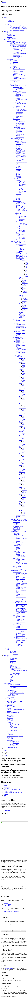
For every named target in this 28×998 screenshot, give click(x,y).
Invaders (18, 126)
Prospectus (9, 731)
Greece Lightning (20, 128)
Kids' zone (9, 648)
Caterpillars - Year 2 (18, 542)
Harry (20, 474)
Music (11, 677)
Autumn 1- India (20, 326)
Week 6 (21, 303)
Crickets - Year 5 (17, 201)
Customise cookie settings (19, 930)
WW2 (23, 513)
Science (21, 188)
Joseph (21, 426)
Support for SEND (17, 56)
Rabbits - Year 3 (17, 102)
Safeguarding (10, 734)
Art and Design (14, 666)
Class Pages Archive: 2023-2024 (18, 85)
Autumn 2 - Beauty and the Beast (21, 588)
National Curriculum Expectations (18, 51)
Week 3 (21, 287)
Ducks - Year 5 (16, 558)
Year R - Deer (13, 60)
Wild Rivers (19, 120)
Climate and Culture (21, 103)
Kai (20, 403)
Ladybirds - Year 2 (17, 593)
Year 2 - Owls (13, 64)
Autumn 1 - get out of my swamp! (21, 321)
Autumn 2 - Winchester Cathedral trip (21, 629)
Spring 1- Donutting (21, 609)
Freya (20, 465)
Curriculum (9, 656)
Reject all (3, 930)
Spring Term (19, 569)
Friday (20, 251)
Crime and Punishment (21, 110)
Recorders (18, 114)
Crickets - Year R (17, 572)
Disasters (18, 132)
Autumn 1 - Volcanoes (21, 638)
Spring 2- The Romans (21, 611)
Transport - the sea (20, 106)
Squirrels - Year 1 (17, 91)
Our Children (7, 39)
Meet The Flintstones (21, 105)
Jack (20, 501)
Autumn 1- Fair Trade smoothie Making (21, 604)
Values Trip (19, 167)
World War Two (24, 492)
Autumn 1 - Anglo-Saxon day (21, 617)
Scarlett (21, 431)
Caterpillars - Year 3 (18, 526)
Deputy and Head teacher (16, 725)
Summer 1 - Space (20, 209)
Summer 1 (18, 174)
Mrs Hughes (22, 358)
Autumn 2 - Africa (20, 555)
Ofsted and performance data (14, 684)
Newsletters (10, 718)
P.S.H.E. (12, 676)
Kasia (20, 383)
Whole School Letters (12, 747)
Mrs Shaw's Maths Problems (20, 520)
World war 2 (23, 451)
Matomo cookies (9, 968)
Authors (18, 98)
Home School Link (14, 741)
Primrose (21, 390)
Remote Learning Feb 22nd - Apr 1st (21, 254)
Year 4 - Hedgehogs (15, 80)
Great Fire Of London (21, 99)
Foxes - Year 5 (16, 119)
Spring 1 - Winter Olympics (20, 632)
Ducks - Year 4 (16, 615)
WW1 (23, 427)
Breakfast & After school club (14, 706)
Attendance (9, 705)
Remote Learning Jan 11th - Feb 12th (21, 257)
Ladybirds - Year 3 (17, 545)
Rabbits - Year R (17, 242)
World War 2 (23, 401)
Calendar (9, 708)
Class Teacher (13, 730)
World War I (23, 360)
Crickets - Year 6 (17, 127)
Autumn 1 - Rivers (20, 202)
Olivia (20, 460)
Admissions (10, 704)
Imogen (21, 422)
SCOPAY (12, 745)
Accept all (9, 930)
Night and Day (19, 89)
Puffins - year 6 (17, 566)
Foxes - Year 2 (16, 323)
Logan (20, 504)
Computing (22, 121)
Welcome (9, 20)
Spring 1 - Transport (18, 74)
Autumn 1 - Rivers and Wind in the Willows (20, 561)
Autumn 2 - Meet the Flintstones (18, 72)
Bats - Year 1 (16, 319)
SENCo (12, 726)
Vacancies (9, 37)
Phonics (12, 681)
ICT (20, 217)
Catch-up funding (11, 695)
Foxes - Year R (16, 533)
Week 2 (24, 269)
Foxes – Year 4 (16, 178)
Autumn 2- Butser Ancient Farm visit (20, 607)
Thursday (21, 249)
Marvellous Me (20, 88)
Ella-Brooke (22, 472)
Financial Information (12, 38)
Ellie (20, 376)
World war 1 (23, 424)
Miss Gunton (22, 408)
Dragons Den (7, 810)
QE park (15, 81)
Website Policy (7, 905)
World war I (23, 467)
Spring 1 (18, 171)
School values (10, 23)
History (12, 665)
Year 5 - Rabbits (14, 82)
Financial (9, 698)
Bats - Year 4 (16, 107)
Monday (21, 245)
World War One (24, 489)
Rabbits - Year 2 (17, 152)
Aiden (20, 362)
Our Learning (7, 655)
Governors (9, 34)
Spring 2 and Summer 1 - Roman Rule (19, 76)
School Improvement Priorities (14, 688)
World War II (24, 388)
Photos (18, 164)
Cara (20, 435)
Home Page (3, 2)
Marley (21, 511)
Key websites (16, 673)
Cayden (21, 369)
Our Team (6, 31)
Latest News (10, 715)
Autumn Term (19, 544)
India (14, 66)
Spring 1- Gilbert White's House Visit (21, 600)
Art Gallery (13, 652)
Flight (17, 145)
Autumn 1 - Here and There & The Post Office (21, 584)
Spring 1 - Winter (20, 577)
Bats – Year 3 (16, 166)
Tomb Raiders (19, 113)
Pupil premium (10, 690)
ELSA (11, 723)
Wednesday (22, 248)
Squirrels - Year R (17, 139)
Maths (17, 517)
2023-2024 (15, 654)
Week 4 (21, 295)
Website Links (16, 55)
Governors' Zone (11, 35)
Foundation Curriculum (22, 230)
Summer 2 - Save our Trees (19, 78)
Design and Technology (16, 668)
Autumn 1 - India (20, 153)
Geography (12, 663)
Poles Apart (19, 146)
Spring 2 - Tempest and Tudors (21, 350)
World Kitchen (19, 112)
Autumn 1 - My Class (21, 573)
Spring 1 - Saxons (20, 206)
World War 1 (23, 371)
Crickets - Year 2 (17, 524)
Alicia (20, 494)
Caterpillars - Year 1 (18, 581)
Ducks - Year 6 (16, 530)
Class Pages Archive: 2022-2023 (18, 138)
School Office (13, 727)
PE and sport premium (12, 691)
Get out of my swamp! (21, 92)
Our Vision (6, 19)
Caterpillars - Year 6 (18, 213)
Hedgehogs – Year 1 (18, 141)
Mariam (21, 487)
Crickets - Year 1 (17, 534)
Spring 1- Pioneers (20, 330)
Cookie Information (8, 904)
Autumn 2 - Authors (21, 155)
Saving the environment (19, 148)
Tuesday (21, 246)
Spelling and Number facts (19, 53)
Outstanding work (20, 151)
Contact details (10, 21)
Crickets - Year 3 (17, 331)
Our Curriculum (14, 658)
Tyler (20, 454)
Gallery (8, 649)
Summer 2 (18, 176)
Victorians (18, 94)
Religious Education (15, 674)
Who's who (9, 32)
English (21, 220)
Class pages (10, 59)
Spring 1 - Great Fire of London (21, 157)
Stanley (21, 440)
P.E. (11, 679)
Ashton (21, 483)
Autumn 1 (15, 62)
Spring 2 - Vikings (20, 208)
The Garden (16, 743)
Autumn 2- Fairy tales (21, 538)
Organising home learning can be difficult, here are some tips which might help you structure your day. (18, 44)
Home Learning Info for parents (18, 46)
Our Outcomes (7, 683)
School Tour (13, 651)
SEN (8, 24)
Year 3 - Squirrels (14, 67)
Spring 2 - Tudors (20, 634)
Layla (20, 479)
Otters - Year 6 (16, 637)
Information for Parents (9, 700)
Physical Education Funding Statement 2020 (17, 693)
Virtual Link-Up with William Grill (23, 191)
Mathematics (13, 661)
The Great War (19, 130)
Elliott (20, 415)
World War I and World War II (23, 225)
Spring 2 (18, 173)
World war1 (23, 476)
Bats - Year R (16, 522)
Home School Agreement (13, 712)
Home (5, 17)
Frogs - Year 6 (16, 355)
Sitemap (6, 903)
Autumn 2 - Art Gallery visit (20, 620)
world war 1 (23, 364)
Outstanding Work (20, 177)
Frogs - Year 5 (16, 529)
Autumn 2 (18, 170)
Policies (9, 722)
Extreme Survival (20, 109)
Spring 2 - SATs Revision (20, 646)
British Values (10, 697)
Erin (20, 447)
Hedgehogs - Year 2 (18, 95)
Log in (5, 750)
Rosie (20, 397)
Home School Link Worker (16, 729)
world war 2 (23, 367)
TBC (17, 117)
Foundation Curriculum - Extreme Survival (22, 185)
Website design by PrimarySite (11, 911)
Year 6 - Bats (13, 84)
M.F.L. (11, 680)
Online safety (10, 719)
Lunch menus (10, 716)
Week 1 (24, 260)
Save (14, 996)
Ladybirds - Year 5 (17, 341)
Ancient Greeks (23, 216)
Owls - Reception (17, 87)
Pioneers (18, 101)
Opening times (10, 720)
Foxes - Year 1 (16, 523)
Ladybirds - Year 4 (17, 527)
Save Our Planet (20, 137)
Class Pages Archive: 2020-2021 (18, 241)
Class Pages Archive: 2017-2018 (18, 570)
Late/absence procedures (13, 713)
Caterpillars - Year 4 (18, 337)
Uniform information (12, 738)
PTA (8, 733)
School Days (19, 144)
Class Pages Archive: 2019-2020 (18, 519)
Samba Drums (19, 116)
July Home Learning (21, 244)
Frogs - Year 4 (16, 551)
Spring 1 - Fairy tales (21, 556)
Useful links (10, 740)
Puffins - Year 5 (17, 624)
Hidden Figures (20, 123)
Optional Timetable (17, 57)
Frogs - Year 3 (16, 602)
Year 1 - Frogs (13, 63)
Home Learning (11, 41)
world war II (23, 374)
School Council (14, 744)
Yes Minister (19, 131)
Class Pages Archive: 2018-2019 (18, 531)
